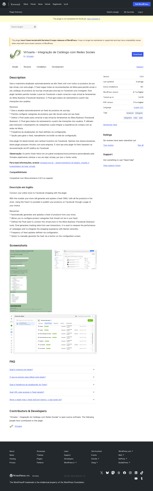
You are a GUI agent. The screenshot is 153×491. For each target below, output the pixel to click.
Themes (40, 455)
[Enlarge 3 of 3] (93, 317)
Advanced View (110, 124)
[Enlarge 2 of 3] (93, 253)
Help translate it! (93, 19)
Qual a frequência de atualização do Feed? (28, 385)
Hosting (13, 459)
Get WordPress (141, 4)
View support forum (111, 165)
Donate (95, 459)
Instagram (138, 113)
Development (58, 67)
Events (94, 455)
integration (128, 118)
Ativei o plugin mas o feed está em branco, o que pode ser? (36, 400)
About (12, 451)
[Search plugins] (35, 26)
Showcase (41, 451)
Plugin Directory (16, 12)
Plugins (39, 459)
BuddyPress (124, 463)
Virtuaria (30, 56)
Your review (108, 145)
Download (137, 54)
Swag (94, 463)
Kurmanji (35, 476)
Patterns (40, 463)
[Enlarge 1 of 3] (49, 253)
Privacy (12, 463)
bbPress (123, 459)
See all (140, 145)
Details (15, 67)
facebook (130, 113)
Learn (66, 451)
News (12, 455)
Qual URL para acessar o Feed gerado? (27, 392)
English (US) (138, 107)
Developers (68, 459)
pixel (140, 118)
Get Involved (96, 451)
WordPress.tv (70, 463)
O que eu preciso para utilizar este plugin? (28, 377)
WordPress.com (126, 451)
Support (140, 67)
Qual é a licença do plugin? (21, 369)
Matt (121, 455)
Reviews (27, 67)
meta (135, 118)
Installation (41, 67)
